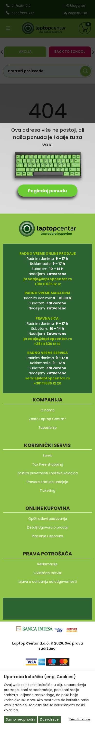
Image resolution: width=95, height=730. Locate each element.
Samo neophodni (20, 719)
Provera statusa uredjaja (47, 481)
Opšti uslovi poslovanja (47, 518)
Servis (47, 455)
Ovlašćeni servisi (48, 572)
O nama (47, 410)
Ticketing (47, 490)
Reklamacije (47, 564)
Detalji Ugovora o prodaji (47, 527)
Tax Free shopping (47, 464)
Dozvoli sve (49, 719)
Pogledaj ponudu (47, 191)
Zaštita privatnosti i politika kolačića (47, 473)
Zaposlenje (47, 427)
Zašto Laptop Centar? (47, 418)
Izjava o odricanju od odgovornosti (48, 581)
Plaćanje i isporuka (47, 536)
